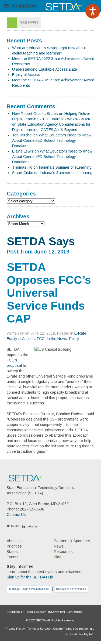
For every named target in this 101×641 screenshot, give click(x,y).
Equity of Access (26, 75)
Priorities (14, 546)
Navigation (22, 6)
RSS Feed (29, 22)
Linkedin (31, 526)
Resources (63, 551)
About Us (15, 541)
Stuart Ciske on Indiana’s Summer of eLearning (52, 173)
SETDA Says (41, 241)
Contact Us (16, 514)
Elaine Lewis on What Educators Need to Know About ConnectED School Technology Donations (52, 156)
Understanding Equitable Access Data (44, 69)
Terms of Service (39, 628)
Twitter (14, 526)
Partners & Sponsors (72, 541)
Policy (74, 338)
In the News (57, 338)
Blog (57, 557)
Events (13, 557)
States (12, 551)
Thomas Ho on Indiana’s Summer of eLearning (52, 167)
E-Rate (80, 333)
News (59, 546)
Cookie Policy (62, 628)
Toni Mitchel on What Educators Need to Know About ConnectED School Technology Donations (51, 140)
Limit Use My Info (82, 634)
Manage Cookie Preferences (29, 589)
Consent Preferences (71, 589)
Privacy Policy (15, 628)
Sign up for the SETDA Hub (30, 577)
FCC (40, 338)
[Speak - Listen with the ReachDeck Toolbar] (92, 11)
